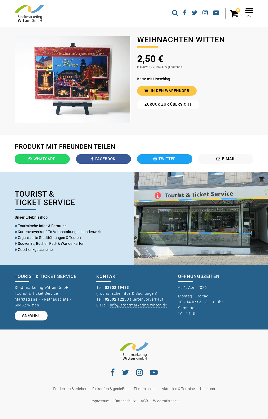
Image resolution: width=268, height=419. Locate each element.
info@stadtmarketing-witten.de (138, 305)
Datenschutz (125, 401)
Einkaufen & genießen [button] (110, 389)
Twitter (167, 159)
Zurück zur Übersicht (168, 104)
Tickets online (145, 389)
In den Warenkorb (169, 91)
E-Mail (229, 159)
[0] (235, 15)
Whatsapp (45, 159)
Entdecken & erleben (70, 389)
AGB (144, 401)
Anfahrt (31, 315)
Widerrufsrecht (165, 401)
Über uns (207, 389)
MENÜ (249, 16)
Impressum (100, 401)
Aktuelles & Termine (178, 389)
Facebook (105, 159)
